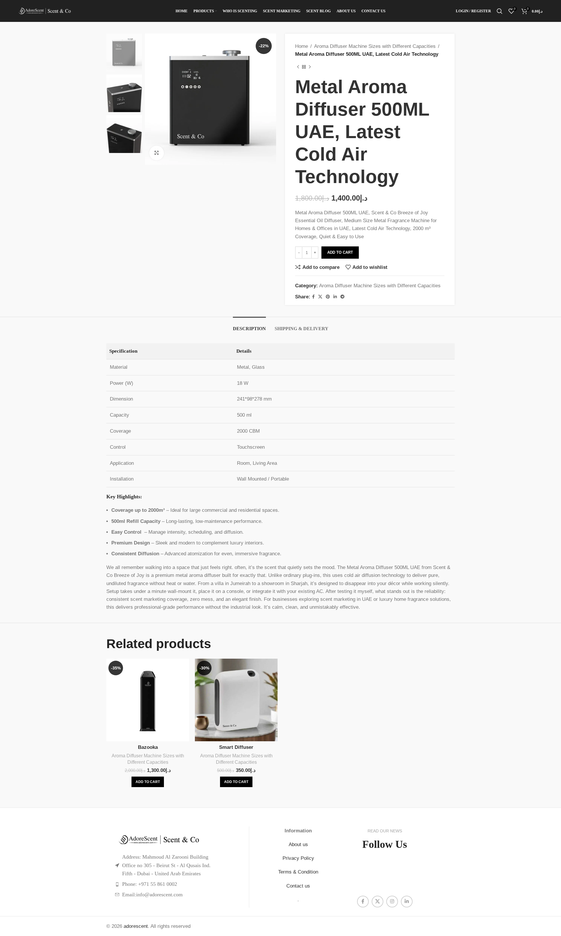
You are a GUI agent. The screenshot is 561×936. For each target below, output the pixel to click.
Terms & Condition (298, 872)
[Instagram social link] (392, 901)
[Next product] (310, 67)
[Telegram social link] (342, 297)
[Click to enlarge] (156, 153)
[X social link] (320, 297)
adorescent (136, 926)
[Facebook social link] (313, 297)
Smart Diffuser (236, 747)
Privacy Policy (298, 858)
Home (301, 46)
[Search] (499, 11)
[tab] (249, 326)
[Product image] (147, 700)
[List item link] (177, 884)
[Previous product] (298, 67)
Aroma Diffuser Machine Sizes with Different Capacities (375, 46)
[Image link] (177, 839)
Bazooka (148, 747)
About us (298, 844)
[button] (147, 782)
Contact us (298, 886)
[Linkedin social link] (335, 297)
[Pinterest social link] (328, 297)
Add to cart (340, 252)
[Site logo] (44, 10)
